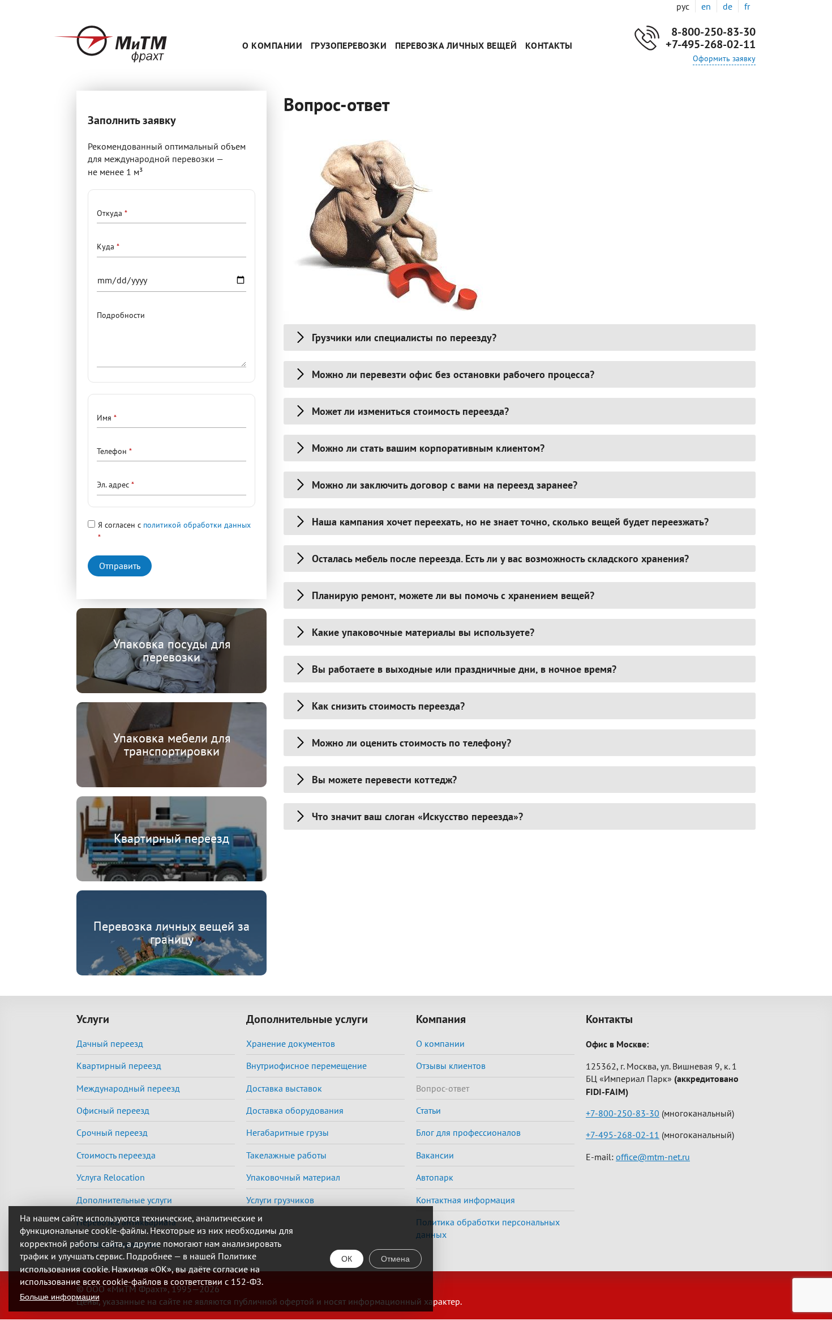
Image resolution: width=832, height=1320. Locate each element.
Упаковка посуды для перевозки (171, 650)
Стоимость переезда (116, 1155)
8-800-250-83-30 (713, 31)
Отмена (395, 1258)
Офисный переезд (112, 1110)
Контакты (549, 45)
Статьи (428, 1110)
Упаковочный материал (293, 1177)
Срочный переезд (112, 1132)
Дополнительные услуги (124, 1200)
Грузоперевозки (349, 45)
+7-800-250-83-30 (622, 1113)
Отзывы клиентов (451, 1065)
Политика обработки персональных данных (488, 1228)
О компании (272, 45)
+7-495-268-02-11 (711, 44)
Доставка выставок (284, 1088)
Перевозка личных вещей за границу (171, 932)
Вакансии (435, 1155)
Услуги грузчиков (280, 1200)
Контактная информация (465, 1200)
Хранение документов (290, 1043)
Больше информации (60, 1296)
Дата (105, 280)
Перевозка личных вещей (456, 45)
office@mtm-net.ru (653, 1156)
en (706, 6)
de (727, 6)
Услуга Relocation (110, 1177)
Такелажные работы (286, 1155)
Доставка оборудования (295, 1110)
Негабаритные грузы (287, 1132)
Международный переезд (128, 1088)
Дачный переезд (109, 1043)
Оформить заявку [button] (724, 58)
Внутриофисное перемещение (306, 1065)
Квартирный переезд (171, 838)
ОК (346, 1258)
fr (747, 6)
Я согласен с (174, 525)
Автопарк (434, 1177)
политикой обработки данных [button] (197, 525)
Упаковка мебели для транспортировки (171, 744)
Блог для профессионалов (468, 1132)
